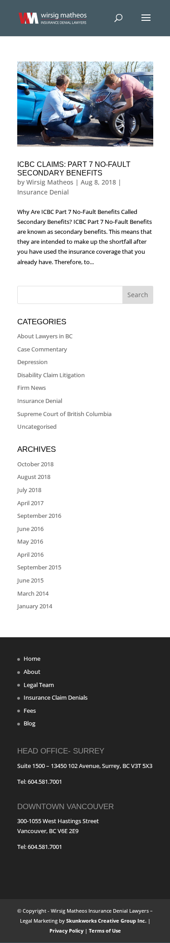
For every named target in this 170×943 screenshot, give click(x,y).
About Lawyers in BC (45, 336)
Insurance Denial (43, 192)
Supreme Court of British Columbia (64, 414)
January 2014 (34, 606)
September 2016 (39, 516)
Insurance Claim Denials (55, 697)
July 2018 (29, 490)
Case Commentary (42, 349)
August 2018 (33, 477)
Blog (29, 723)
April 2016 (30, 554)
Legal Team (39, 685)
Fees (30, 710)
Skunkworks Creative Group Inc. (106, 920)
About (32, 672)
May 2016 (30, 541)
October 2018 (35, 464)
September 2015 (39, 567)
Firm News (31, 388)
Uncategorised (37, 426)
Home (32, 658)
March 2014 (33, 593)
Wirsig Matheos (49, 182)
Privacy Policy (67, 930)
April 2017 (30, 503)
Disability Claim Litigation (51, 375)
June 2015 (30, 580)
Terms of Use (105, 930)
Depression (32, 362)
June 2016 (30, 529)
